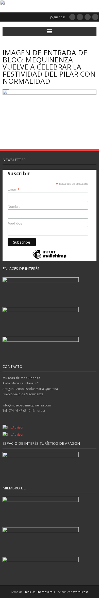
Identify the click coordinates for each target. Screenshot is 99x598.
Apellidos (15, 223)
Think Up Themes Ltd (38, 592)
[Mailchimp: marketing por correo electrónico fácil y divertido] (49, 258)
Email (14, 189)
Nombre (14, 206)
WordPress (80, 592)
